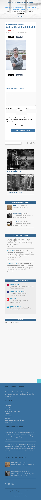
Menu (20, 16)
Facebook (28, 143)
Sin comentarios (22, 32)
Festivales (8, 407)
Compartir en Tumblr (19, 37)
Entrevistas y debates (12, 412)
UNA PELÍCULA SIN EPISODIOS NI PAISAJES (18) (17, 251)
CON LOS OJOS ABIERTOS (20, 2)
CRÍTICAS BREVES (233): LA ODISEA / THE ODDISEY (19, 264)
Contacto (8, 422)
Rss (34, 143)
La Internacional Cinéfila (14, 420)
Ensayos (8, 409)
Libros (7, 414)
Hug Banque (10, 250)
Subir (39, 381)
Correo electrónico (20, 109)
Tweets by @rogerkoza (12, 322)
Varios (7, 418)
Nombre (9, 108)
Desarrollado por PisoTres (20, 496)
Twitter (30, 143)
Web (27, 108)
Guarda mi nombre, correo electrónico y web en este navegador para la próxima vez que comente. (19, 119)
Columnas (8, 416)
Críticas (8, 405)
